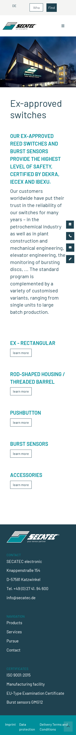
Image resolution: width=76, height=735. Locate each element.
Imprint (10, 724)
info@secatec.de (21, 597)
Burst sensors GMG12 (25, 702)
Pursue (13, 640)
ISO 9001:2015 (19, 674)
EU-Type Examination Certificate (35, 693)
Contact (13, 649)
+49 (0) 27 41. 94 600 (31, 588)
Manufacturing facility (26, 684)
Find (51, 8)
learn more (21, 353)
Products (14, 622)
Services (14, 631)
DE (14, 6)
